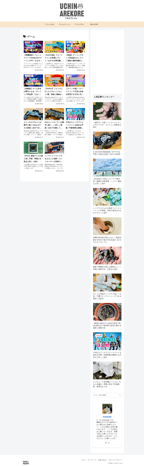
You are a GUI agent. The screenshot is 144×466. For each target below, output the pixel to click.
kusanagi (107, 417)
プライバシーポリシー (115, 460)
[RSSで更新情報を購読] (108, 442)
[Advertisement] (107, 61)
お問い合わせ (102, 460)
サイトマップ (92, 460)
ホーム (84, 460)
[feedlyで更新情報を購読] (106, 442)
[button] (120, 395)
